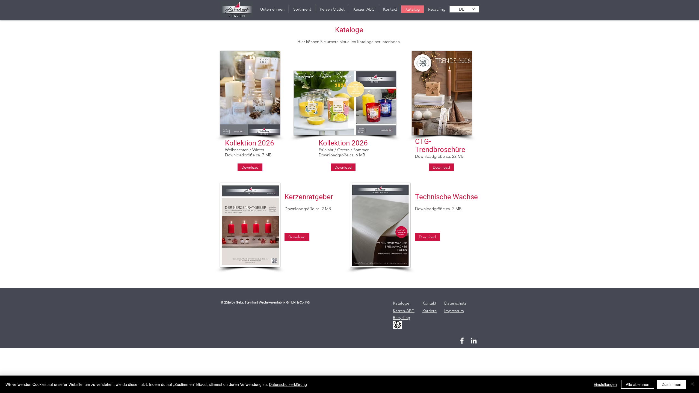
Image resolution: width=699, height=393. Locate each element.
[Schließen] (692, 384)
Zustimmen (671, 384)
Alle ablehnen (637, 384)
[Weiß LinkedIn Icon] (474, 341)
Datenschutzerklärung (288, 384)
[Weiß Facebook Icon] (462, 341)
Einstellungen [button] (605, 384)
